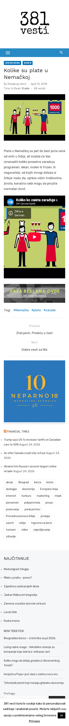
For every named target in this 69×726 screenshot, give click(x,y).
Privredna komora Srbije (20, 516)
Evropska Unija (49, 489)
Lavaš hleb (10, 612)
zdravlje (11, 536)
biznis (49, 482)
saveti (10, 523)
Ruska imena (12, 621)
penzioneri (12, 502)
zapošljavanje (41, 529)
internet (11, 496)
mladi (58, 496)
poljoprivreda (32, 502)
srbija (22, 523)
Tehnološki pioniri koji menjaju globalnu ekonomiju (34, 683)
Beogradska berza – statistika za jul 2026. (30, 638)
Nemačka (22, 310)
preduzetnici (32, 509)
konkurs (26, 496)
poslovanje (12, 509)
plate (37, 310)
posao (49, 502)
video (24, 529)
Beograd (23, 482)
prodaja (45, 516)
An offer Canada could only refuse (24, 453)
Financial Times (18, 431)
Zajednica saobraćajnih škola (21, 586)
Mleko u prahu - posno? (18, 577)
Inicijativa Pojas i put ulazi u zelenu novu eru (31, 674)
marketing (43, 496)
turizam (11, 529)
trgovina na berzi (41, 523)
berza (37, 482)
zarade (51, 310)
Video (28, 63)
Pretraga (9, 693)
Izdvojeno (12, 63)
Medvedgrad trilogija (16, 569)
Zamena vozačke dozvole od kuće (25, 603)
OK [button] (61, 715)
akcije (9, 482)
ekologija (11, 489)
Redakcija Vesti (17, 84)
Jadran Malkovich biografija (20, 595)
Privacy (34, 721)
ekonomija (28, 489)
